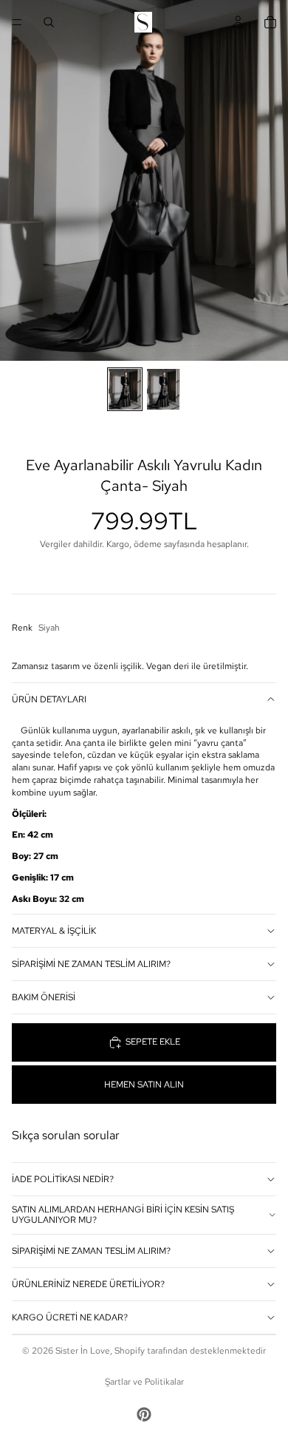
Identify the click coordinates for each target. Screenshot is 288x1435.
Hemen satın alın (144, 1084)
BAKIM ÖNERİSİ (43, 997)
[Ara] (48, 22)
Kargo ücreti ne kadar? (70, 1317)
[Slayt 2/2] (163, 389)
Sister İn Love (82, 1351)
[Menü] (17, 22)
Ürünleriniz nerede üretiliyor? (88, 1284)
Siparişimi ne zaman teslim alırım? (91, 964)
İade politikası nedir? (63, 1179)
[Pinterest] (144, 1414)
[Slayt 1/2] (125, 389)
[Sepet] (270, 22)
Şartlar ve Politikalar (144, 1382)
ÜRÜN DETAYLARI (49, 699)
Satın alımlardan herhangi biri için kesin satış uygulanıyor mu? (123, 1215)
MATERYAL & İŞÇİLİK (54, 931)
